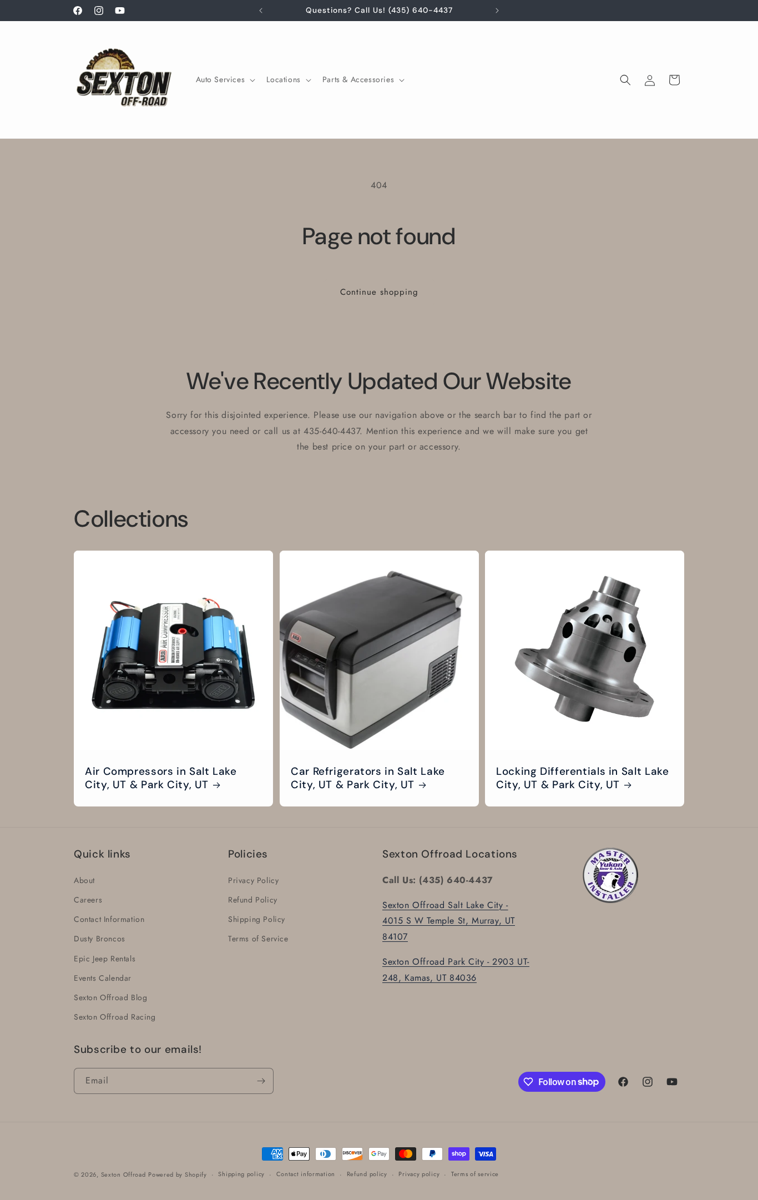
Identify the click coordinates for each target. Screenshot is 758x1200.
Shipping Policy (256, 918)
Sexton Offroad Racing (115, 1016)
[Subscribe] (261, 1081)
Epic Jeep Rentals (104, 958)
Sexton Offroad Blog (110, 996)
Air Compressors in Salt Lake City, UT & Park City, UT (161, 778)
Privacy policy (418, 1173)
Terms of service (475, 1173)
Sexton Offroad (123, 1174)
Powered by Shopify (177, 1174)
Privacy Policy (253, 879)
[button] (224, 79)
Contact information (305, 1173)
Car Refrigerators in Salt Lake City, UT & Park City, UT (368, 778)
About (84, 879)
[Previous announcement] (261, 10)
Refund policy (367, 1173)
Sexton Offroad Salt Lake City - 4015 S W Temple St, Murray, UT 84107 (448, 920)
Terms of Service (258, 938)
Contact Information (109, 918)
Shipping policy (241, 1173)
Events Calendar (103, 977)
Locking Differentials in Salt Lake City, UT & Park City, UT (582, 778)
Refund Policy (252, 899)
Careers (88, 899)
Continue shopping (379, 292)
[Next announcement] (497, 10)
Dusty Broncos (99, 938)
